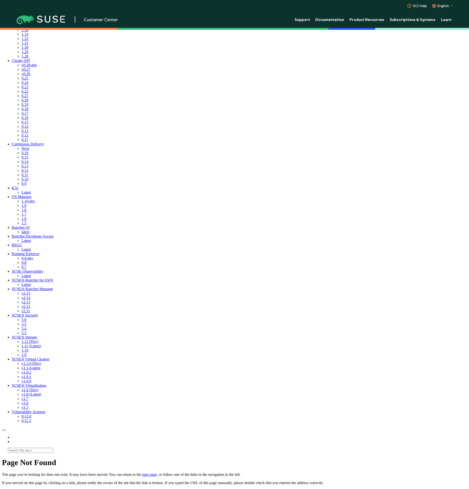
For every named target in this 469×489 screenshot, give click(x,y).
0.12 (24, 135)
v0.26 (25, 74)
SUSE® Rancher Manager (32, 289)
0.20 (24, 100)
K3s (15, 188)
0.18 (24, 109)
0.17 (24, 113)
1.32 (24, 39)
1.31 (24, 43)
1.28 (24, 56)
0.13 (24, 131)
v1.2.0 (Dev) (31, 363)
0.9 (23, 183)
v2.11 (25, 311)
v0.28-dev (29, 65)
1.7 (23, 214)
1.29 (24, 52)
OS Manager (22, 197)
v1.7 (24, 399)
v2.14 (25, 298)
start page (149, 474)
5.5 (23, 324)
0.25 (24, 78)
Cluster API (21, 61)
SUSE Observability (27, 271)
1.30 (24, 47)
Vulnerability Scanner (28, 412)
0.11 (24, 140)
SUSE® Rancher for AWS (32, 280)
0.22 (24, 91)
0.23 (24, 87)
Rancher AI (21, 227)
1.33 (24, 34)
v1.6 (24, 403)
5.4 (23, 328)
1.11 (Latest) (31, 346)
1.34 (24, 30)
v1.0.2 (26, 372)
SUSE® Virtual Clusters (30, 359)
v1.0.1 (26, 377)
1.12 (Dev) (29, 341)
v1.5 (24, 407)
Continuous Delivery (28, 144)
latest (25, 232)
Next (25, 148)
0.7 (23, 267)
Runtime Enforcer (25, 254)
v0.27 (25, 69)
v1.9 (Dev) (29, 390)
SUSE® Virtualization (29, 385)
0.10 (24, 179)
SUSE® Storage (24, 337)
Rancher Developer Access (32, 236)
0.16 (24, 118)
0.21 (24, 96)
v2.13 (25, 302)
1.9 (23, 205)
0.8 (23, 262)
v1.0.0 (26, 381)
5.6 (23, 320)
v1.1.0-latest (30, 368)
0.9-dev (27, 258)
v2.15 (25, 293)
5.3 (23, 333)
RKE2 (17, 245)
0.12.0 (26, 416)
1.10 (24, 350)
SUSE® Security (25, 315)
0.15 (24, 122)
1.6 (23, 219)
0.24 (24, 82)
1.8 (23, 210)
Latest (26, 192)
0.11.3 (26, 421)
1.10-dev (28, 201)
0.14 (24, 126)
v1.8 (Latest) (31, 394)
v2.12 (25, 306)
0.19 (24, 104)
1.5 (23, 223)
